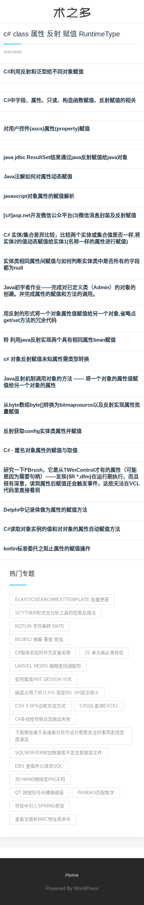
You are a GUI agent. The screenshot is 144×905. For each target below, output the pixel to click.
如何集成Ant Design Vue (43, 679)
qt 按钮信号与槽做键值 (39, 792)
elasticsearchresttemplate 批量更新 (62, 599)
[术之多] (72, 11)
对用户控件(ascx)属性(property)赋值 (46, 128)
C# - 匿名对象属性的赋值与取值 (40, 450)
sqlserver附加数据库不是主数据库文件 (58, 752)
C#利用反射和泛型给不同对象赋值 (43, 71)
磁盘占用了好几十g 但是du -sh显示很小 (57, 692)
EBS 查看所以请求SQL (38, 766)
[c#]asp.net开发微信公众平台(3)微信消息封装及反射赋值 (69, 215)
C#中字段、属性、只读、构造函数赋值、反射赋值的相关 (69, 100)
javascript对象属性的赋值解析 (38, 196)
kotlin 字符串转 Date (39, 626)
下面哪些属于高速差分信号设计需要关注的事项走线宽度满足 (69, 736)
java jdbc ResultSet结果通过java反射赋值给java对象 (65, 157)
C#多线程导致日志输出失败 (43, 719)
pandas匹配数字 (96, 792)
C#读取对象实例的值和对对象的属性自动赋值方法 (61, 529)
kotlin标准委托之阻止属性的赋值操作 (47, 548)
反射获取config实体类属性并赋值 (42, 431)
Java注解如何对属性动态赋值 (37, 176)
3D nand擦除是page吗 (40, 779)
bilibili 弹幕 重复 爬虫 (39, 639)
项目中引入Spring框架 (39, 805)
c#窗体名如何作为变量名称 (43, 652)
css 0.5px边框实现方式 (40, 705)
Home (72, 875)
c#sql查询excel (99, 705)
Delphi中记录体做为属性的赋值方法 (45, 510)
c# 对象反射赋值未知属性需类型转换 (46, 359)
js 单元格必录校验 (104, 652)
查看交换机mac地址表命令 (43, 819)
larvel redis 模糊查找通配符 (48, 666)
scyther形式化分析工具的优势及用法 (55, 612)
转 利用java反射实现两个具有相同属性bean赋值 (59, 340)
